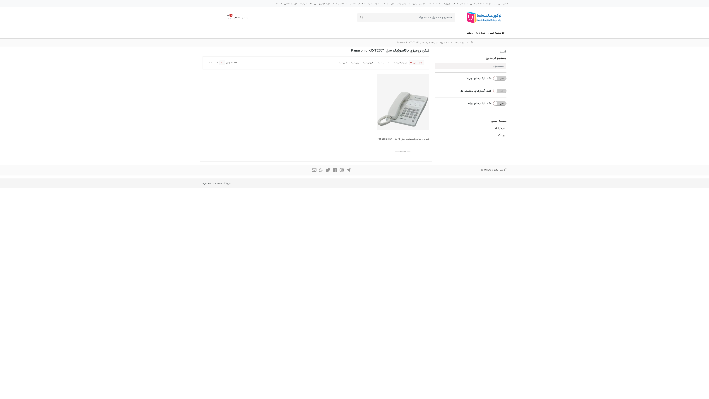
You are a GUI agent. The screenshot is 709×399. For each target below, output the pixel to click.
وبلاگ (470, 33)
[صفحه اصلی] (471, 42)
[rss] (321, 170)
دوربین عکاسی (290, 3)
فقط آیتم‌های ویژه (479, 103)
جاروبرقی (446, 3)
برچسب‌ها (459, 42)
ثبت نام (238, 17)
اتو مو (488, 3)
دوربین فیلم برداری (417, 3)
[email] (314, 170)
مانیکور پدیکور (305, 3)
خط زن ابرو (351, 3)
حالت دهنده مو (433, 3)
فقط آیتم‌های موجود (478, 78)
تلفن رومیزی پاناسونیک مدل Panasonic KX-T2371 (422, 42)
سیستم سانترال (365, 3)
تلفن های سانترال (460, 3)
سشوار (377, 3)
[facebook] (335, 170)
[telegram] (348, 170)
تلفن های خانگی (477, 3)
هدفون (279, 3)
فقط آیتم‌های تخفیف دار (475, 91)
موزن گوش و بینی (322, 3)
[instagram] (341, 170)
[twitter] (328, 170)
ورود (245, 17)
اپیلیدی (497, 3)
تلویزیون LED (388, 3)
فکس (505, 3)
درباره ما (480, 33)
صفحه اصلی (495, 33)
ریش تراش (401, 3)
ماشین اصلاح (338, 3)
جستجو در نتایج (496, 58)
